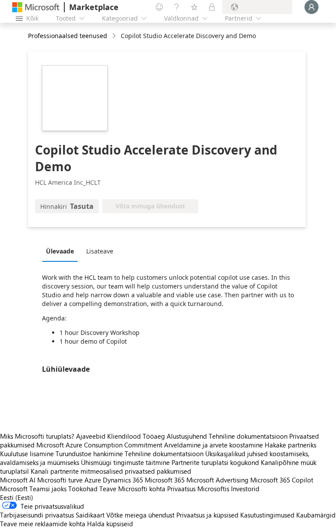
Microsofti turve (60, 479)
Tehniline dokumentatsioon (248, 436)
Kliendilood (124, 436)
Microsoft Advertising (217, 479)
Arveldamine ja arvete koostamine (213, 444)
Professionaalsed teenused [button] (67, 36)
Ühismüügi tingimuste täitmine (125, 462)
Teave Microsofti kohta (132, 488)
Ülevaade (60, 251)
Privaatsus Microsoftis (198, 488)
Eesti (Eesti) (16, 497)
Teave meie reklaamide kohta (42, 523)
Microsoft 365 (165, 479)
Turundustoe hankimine (89, 453)
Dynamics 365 (123, 479)
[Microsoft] (36, 7)
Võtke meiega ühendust (140, 514)
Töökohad (83, 488)
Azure (92, 479)
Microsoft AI (17, 479)
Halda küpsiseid (110, 523)
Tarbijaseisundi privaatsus (37, 514)
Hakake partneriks (290, 444)
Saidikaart (90, 514)
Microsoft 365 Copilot (281, 479)
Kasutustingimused (267, 514)
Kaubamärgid (316, 514)
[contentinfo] (115, 36)
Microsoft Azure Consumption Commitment (100, 444)
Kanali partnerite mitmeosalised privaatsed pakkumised (111, 471)
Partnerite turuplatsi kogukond (215, 462)
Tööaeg (154, 436)
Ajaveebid (90, 436)
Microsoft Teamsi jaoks (33, 488)
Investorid (245, 488)
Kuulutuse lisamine (27, 453)
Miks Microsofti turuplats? (37, 436)
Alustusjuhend (187, 436)
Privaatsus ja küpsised (207, 514)
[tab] (62, 250)
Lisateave (99, 251)
